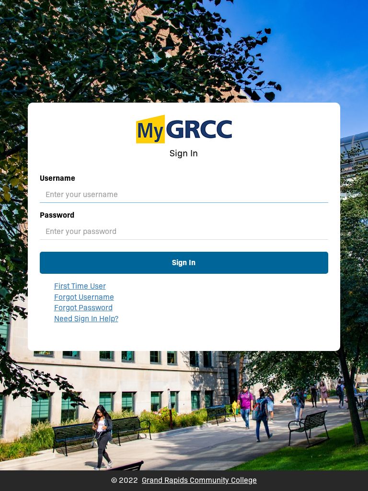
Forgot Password (83, 307)
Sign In (184, 262)
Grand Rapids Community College (199, 480)
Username (57, 178)
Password (57, 215)
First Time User (80, 286)
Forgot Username (84, 297)
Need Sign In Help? (86, 318)
